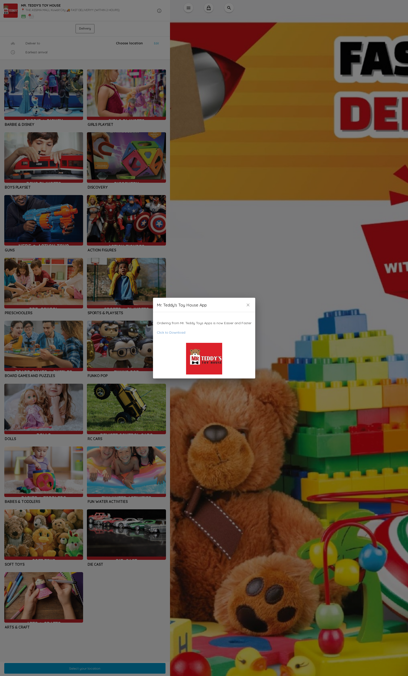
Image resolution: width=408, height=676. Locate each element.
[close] (248, 305)
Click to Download (171, 332)
